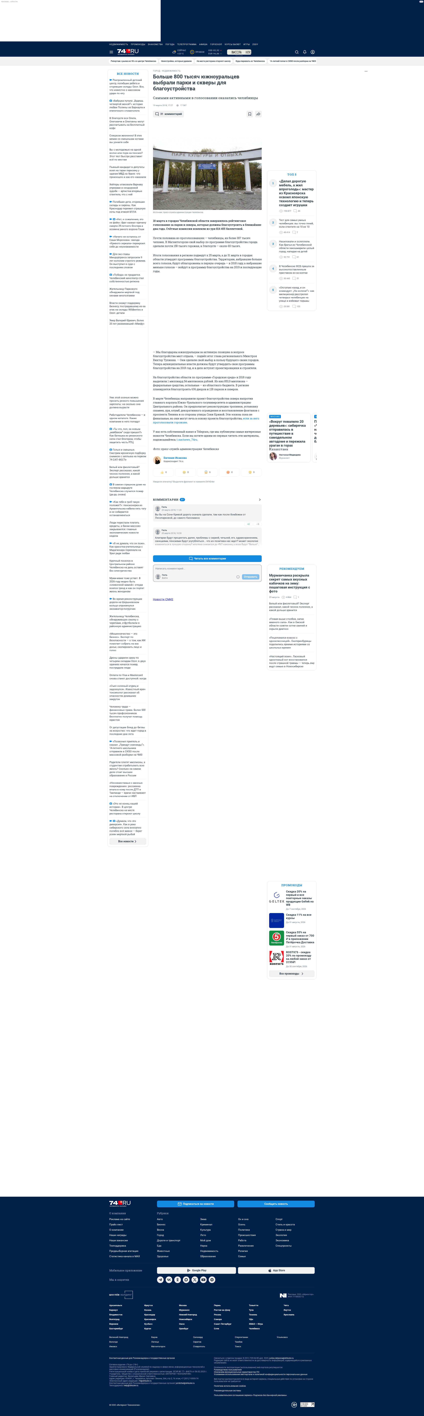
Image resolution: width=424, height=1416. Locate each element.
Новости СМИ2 (163, 599)
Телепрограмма (187, 44)
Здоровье (162, 1256)
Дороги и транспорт (168, 1240)
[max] (186, 1279)
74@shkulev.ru (145, 1381)
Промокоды (138, 44)
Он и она (243, 1219)
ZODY (255, 44)
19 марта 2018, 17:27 (163, 105)
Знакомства (155, 44)
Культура (205, 1229)
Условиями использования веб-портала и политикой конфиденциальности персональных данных (260, 1374)
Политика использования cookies (230, 1386)
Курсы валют (233, 44)
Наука (203, 1245)
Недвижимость (118, 44)
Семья (242, 1256)
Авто (160, 1219)
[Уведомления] (305, 52)
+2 (248, 524)
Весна (160, 1229)
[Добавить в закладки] (249, 114)
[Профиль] (313, 52)
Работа (242, 1240)
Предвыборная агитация (123, 1251)
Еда (159, 1245)
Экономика (282, 1240)
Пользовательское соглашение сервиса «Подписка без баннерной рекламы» (250, 1395)
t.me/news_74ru (187, 439)
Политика (244, 1229)
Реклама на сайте (119, 1219)
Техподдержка (117, 1245)
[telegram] (160, 1279)
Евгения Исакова (175, 458)
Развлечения (246, 1245)
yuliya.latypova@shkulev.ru (281, 1358)
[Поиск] (297, 52)
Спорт (279, 1219)
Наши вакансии (118, 1240)
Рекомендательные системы (227, 1390)
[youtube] (203, 1279)
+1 (248, 550)
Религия (243, 1251)
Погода (170, 44)
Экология (281, 1235)
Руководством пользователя (228, 1370)
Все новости (128, 74)
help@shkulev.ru (131, 1385)
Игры (246, 44)
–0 (257, 524)
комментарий (171, 114)
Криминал (206, 1224)
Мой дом (205, 1240)
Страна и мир (283, 1229)
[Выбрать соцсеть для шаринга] (258, 114)
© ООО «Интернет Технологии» (124, 1405)
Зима (203, 1219)
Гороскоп (216, 44)
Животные (163, 1251)
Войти (165, 578)
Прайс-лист (116, 1224)
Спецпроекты (284, 1245)
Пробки (197, 52)
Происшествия (247, 1235)
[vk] (169, 1279)
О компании (116, 1229)
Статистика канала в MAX (124, 1256)
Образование (208, 1256)
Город (160, 1235)
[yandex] (212, 1279)
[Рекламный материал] (239, 52)
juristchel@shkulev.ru (185, 1383)
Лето (203, 1235)
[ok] (177, 1279)
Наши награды (118, 1235)
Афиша (203, 44)
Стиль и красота (285, 1224)
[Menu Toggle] (111, 52)
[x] (194, 1279)
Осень (241, 1224)
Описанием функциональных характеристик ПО (236, 1372)
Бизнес (161, 1224)
